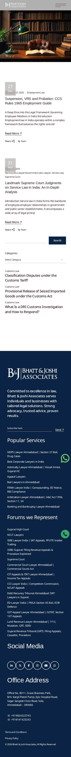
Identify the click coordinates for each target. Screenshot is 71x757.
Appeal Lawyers (16, 476)
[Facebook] (28, 665)
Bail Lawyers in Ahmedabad (23, 482)
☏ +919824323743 (19, 715)
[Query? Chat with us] (65, 458)
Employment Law (35, 92)
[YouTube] (46, 665)
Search (57, 240)
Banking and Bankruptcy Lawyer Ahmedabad (33, 506)
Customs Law (12, 271)
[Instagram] (37, 665)
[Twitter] (20, 665)
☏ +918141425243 (19, 719)
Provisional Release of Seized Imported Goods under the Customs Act (35, 293)
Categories (11, 253)
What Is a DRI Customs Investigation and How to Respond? (34, 309)
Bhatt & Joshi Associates (24, 744)
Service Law (57, 172)
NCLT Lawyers (15, 534)
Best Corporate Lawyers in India (25, 461)
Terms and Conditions (16, 732)
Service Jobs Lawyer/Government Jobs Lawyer (28, 172)
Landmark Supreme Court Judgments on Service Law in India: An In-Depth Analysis (33, 187)
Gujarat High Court (18, 529)
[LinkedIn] (11, 665)
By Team (22, 141)
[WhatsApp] (54, 665)
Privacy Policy (11, 738)
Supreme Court (12, 176)
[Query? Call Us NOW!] (65, 534)
